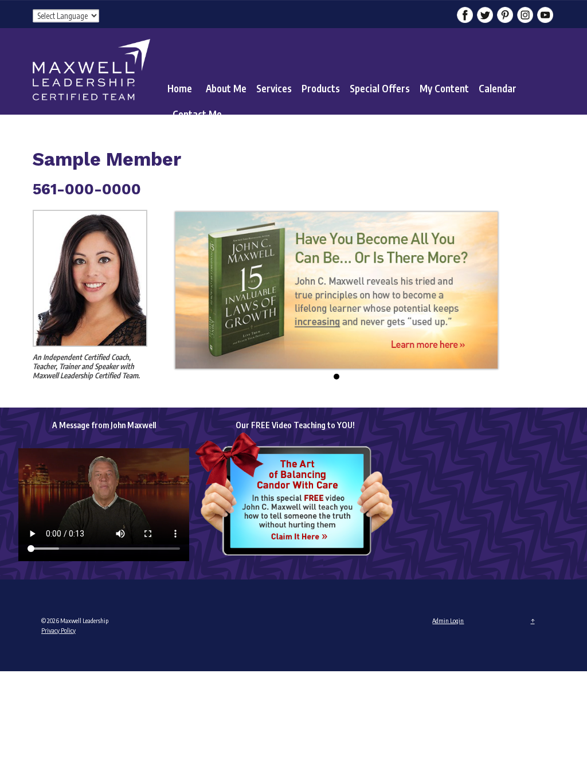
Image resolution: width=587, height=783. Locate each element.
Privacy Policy (58, 630)
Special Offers (380, 88)
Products (321, 88)
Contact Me (197, 114)
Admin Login (448, 620)
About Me (226, 88)
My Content (444, 88)
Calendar (497, 88)
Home (179, 88)
